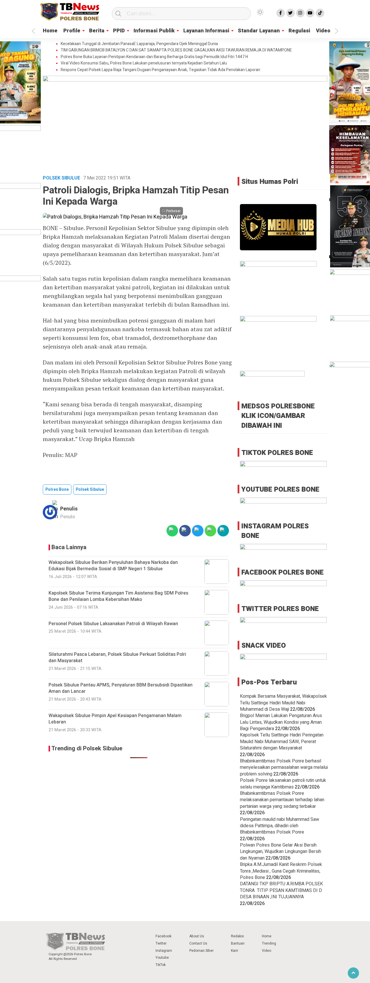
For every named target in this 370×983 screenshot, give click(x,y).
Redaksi (237, 936)
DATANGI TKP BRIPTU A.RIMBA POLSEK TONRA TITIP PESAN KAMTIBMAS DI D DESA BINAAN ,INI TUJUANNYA (281, 890)
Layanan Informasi (206, 31)
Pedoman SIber (201, 950)
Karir (234, 950)
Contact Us (198, 943)
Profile (71, 31)
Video (323, 31)
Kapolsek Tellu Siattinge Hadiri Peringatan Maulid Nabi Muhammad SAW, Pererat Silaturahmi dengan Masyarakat (281, 741)
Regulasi (299, 31)
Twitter (161, 943)
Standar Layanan (259, 31)
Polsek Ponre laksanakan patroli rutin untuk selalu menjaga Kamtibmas (283, 783)
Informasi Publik (154, 31)
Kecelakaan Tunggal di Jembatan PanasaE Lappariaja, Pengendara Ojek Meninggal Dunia (139, 44)
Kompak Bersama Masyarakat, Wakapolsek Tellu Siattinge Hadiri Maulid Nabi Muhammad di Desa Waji (283, 703)
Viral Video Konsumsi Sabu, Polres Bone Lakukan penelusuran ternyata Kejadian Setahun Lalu (144, 63)
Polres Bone (57, 489)
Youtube (162, 957)
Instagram (164, 950)
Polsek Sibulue (90, 489)
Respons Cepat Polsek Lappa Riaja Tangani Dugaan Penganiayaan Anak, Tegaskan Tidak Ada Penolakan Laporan (160, 70)
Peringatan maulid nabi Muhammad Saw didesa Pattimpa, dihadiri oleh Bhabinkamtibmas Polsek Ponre (279, 826)
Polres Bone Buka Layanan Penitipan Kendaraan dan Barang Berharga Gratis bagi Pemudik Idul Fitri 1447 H (154, 57)
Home (50, 31)
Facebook (163, 936)
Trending (269, 943)
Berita (96, 31)
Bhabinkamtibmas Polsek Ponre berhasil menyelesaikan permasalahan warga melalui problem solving (284, 767)
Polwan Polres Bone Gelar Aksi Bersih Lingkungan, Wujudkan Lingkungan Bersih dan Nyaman (280, 852)
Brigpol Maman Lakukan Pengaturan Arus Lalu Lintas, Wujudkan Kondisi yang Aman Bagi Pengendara (281, 722)
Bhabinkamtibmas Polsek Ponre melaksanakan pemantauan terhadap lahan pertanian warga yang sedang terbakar (282, 800)
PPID (119, 31)
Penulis (69, 509)
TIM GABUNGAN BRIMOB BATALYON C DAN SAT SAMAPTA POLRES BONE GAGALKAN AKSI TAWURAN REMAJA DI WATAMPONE (176, 50)
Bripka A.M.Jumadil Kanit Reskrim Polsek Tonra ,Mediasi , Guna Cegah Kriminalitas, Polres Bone (281, 871)
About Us (196, 936)
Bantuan (238, 943)
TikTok (161, 964)
